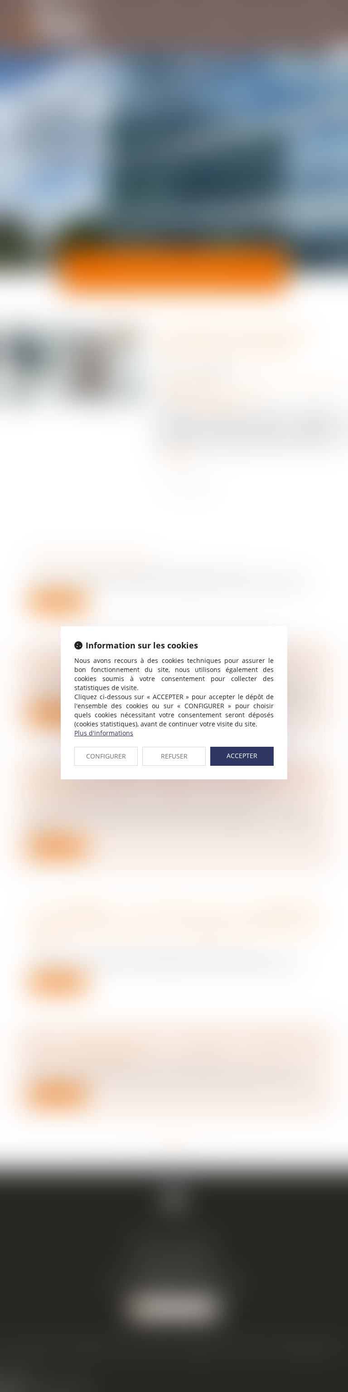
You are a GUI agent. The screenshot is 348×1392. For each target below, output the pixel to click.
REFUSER (174, 756)
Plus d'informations (103, 733)
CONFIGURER (106, 756)
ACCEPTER (242, 755)
